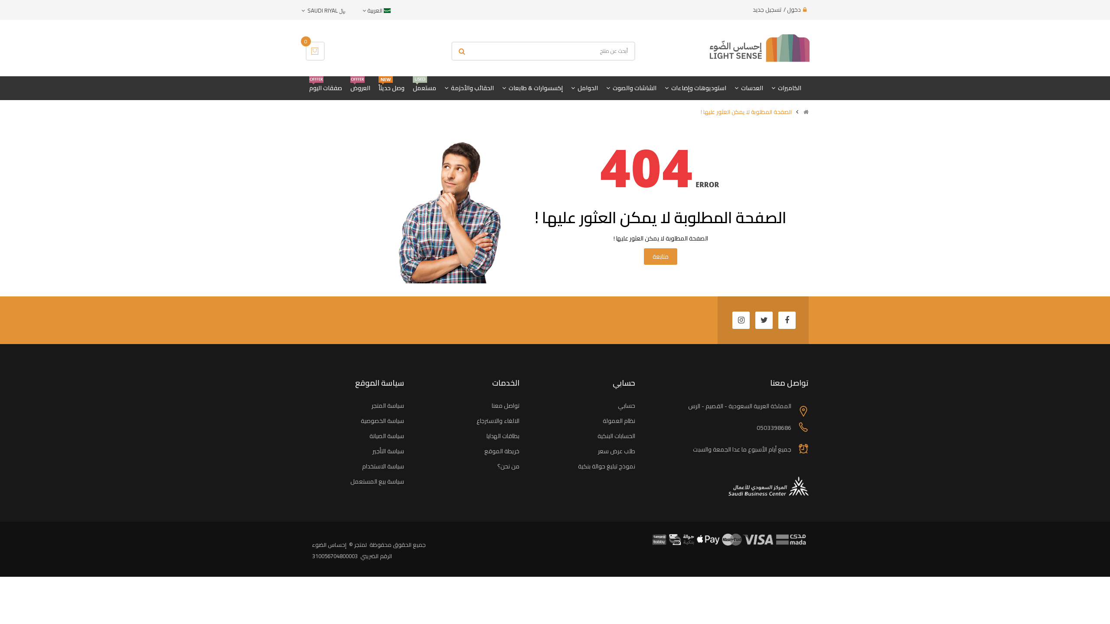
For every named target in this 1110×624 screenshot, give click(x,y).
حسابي (626, 405)
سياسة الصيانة (386, 436)
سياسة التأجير (388, 451)
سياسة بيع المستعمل (377, 481)
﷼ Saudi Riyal (325, 10)
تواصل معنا (505, 405)
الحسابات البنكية (616, 436)
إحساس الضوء (329, 545)
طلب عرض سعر (616, 451)
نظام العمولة (619, 420)
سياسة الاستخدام (383, 466)
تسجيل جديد (767, 9)
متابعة (661, 256)
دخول (794, 9)
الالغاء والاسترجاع (498, 420)
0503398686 (774, 427)
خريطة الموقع (501, 451)
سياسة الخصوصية (382, 420)
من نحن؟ (508, 466)
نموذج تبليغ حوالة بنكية (606, 466)
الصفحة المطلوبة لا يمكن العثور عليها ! (746, 112)
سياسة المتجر (388, 405)
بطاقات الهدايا (502, 436)
